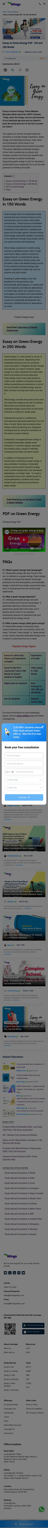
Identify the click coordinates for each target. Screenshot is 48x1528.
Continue (23, 797)
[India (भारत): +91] (7, 772)
